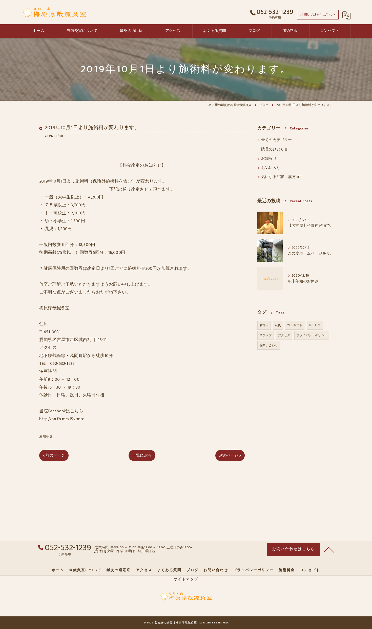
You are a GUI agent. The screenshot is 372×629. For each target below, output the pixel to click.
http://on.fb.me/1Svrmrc (61, 418)
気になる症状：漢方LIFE (281, 177)
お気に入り (270, 168)
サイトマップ (186, 579)
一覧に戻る (142, 455)
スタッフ (265, 335)
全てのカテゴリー (276, 140)
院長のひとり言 (274, 149)
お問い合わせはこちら (318, 14)
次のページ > (230, 455)
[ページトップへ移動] (329, 549)
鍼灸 (278, 325)
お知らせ (46, 436)
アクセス (284, 335)
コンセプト (294, 325)
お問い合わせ (268, 345)
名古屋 (264, 325)
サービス (315, 325)
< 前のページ (54, 455)
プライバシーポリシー (311, 335)
